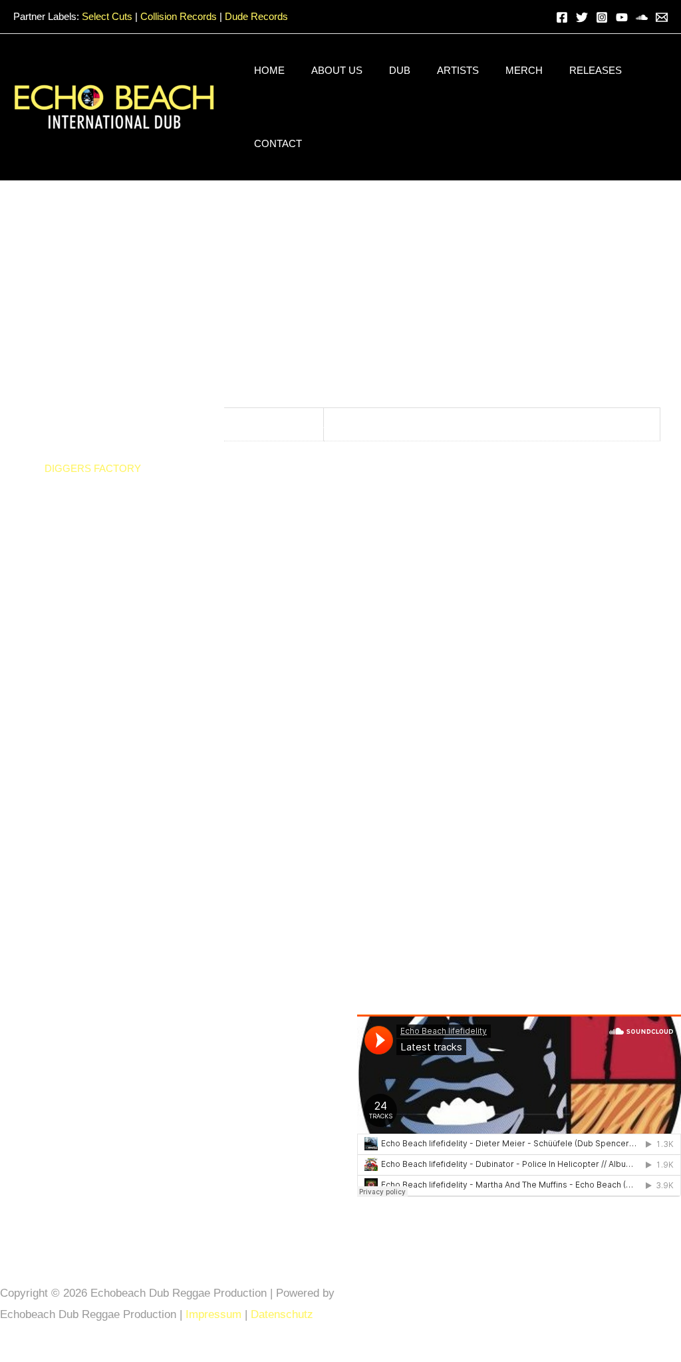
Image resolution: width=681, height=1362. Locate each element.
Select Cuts (107, 16)
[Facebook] (562, 17)
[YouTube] (622, 17)
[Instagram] (602, 17)
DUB (399, 70)
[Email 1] (662, 17)
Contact (278, 143)
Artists (458, 70)
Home (269, 70)
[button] (538, 17)
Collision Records (178, 16)
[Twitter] (582, 17)
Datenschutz (284, 1314)
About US (336, 70)
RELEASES (595, 70)
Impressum (213, 1314)
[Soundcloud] (642, 17)
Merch (524, 70)
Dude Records (256, 16)
